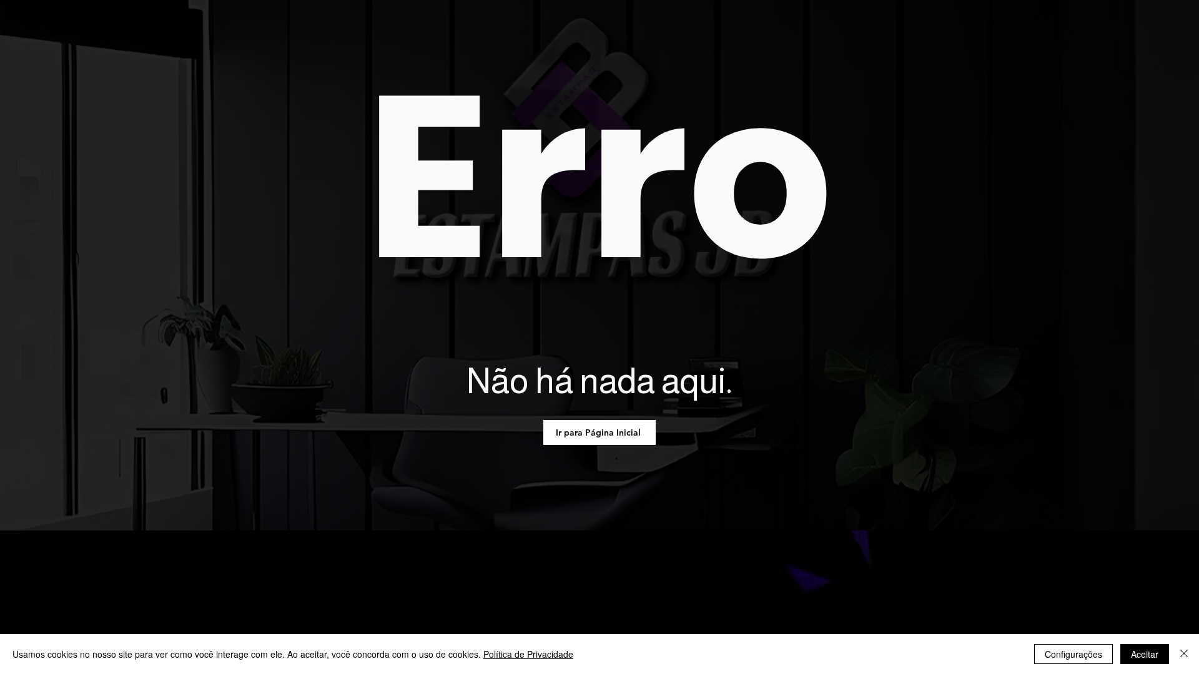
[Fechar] (1184, 654)
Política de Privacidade (528, 654)
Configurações (1073, 654)
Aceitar (1144, 654)
